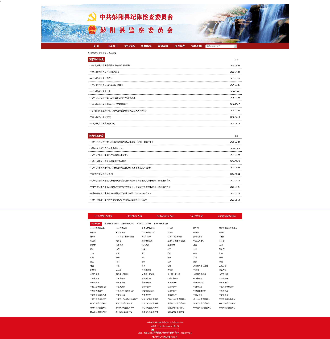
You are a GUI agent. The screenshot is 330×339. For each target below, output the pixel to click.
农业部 (93, 241)
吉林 (195, 249)
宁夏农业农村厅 (199, 291)
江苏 (118, 253)
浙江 (143, 253)
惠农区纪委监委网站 (201, 303)
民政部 (196, 232)
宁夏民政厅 (120, 287)
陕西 (221, 262)
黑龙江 (222, 249)
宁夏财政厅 (197, 287)
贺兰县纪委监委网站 (124, 303)
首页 (104, 53)
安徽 (169, 253)
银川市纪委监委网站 (150, 299)
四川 (118, 262)
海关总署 (119, 245)
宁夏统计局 (120, 295)
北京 (195, 245)
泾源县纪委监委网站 (176, 312)
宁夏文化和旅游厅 (226, 287)
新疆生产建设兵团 (200, 266)
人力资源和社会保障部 (125, 237)
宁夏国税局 (223, 295)
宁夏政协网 (172, 283)
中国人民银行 (198, 241)
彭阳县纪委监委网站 (124, 312)
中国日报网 (94, 274)
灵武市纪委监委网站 (150, 303)
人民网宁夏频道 (148, 274)
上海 (92, 253)
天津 (221, 245)
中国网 (196, 270)
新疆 (169, 266)
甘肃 (92, 266)
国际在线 (222, 270)
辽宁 (169, 249)
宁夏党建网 (94, 283)
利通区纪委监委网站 (98, 308)
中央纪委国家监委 (97, 228)
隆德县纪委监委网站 (150, 312)
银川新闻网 (146, 278)
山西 (118, 249)
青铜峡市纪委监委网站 (125, 308)
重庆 (92, 262)
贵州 (143, 262)
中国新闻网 (146, 270)
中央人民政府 (121, 228)
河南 (118, 258)
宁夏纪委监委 (198, 283)
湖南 (169, 258)
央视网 (170, 270)
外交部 (170, 228)
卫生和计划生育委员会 (177, 241)
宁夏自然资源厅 (96, 291)
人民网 (118, 270)
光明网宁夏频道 (199, 274)
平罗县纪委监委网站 (227, 303)
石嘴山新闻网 (173, 278)
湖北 (143, 258)
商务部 (118, 241)
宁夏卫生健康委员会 (98, 295)
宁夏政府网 (146, 283)
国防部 (196, 228)
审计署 (222, 241)
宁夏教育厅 (172, 287)
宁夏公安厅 (146, 295)
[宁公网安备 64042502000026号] (165, 330)
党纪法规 (112, 53)
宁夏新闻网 (94, 278)
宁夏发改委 (223, 283)
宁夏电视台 (120, 278)
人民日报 (222, 266)
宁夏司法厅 (172, 295)
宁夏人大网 (120, 283)
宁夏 (118, 266)
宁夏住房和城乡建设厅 (125, 291)
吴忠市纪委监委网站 (201, 299)
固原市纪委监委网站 (227, 299)
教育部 (93, 232)
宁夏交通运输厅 (148, 291)
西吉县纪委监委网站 (98, 312)
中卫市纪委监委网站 (98, 303)
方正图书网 (223, 274)
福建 (195, 253)
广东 (195, 258)
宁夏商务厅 (223, 291)
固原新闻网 (223, 278)
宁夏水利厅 (172, 291)
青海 (143, 266)
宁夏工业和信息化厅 (98, 287)
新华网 (93, 270)
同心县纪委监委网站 (150, 308)
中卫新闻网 (197, 278)
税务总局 (145, 245)
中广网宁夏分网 (174, 274)
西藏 (195, 262)
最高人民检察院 (148, 228)
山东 (92, 258)
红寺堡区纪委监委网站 (202, 308)
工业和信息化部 (148, 232)
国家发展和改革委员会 (228, 228)
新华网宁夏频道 (122, 274)
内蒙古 (144, 249)
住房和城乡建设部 (175, 237)
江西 (221, 253)
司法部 (222, 232)
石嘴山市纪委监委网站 (177, 299)
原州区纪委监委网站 (227, 308)
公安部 (170, 232)
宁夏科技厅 (146, 287)
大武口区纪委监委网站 (177, 303)
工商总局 (171, 245)
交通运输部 (197, 237)
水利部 (222, 237)
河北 (92, 249)
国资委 (93, 245)
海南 (221, 258)
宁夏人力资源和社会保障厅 (127, 299)
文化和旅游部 (147, 241)
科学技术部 (120, 232)
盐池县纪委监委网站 (176, 308)
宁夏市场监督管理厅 (98, 299)
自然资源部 (146, 237)
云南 (169, 262)
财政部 (93, 237)
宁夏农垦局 (197, 295)
